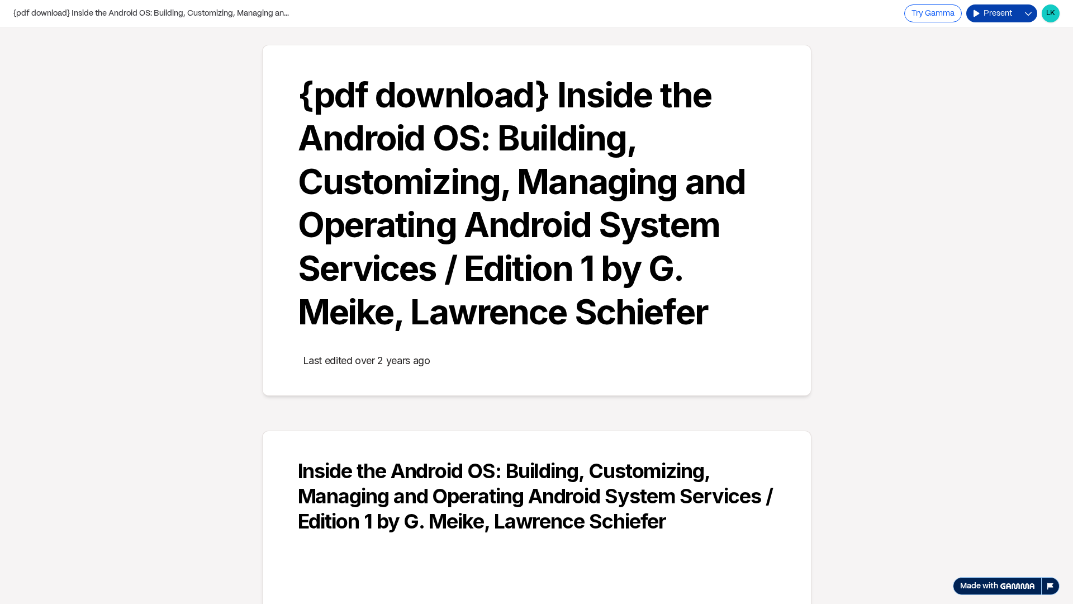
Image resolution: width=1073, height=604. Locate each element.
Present (998, 13)
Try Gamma (933, 13)
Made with (979, 586)
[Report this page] (1051, 586)
